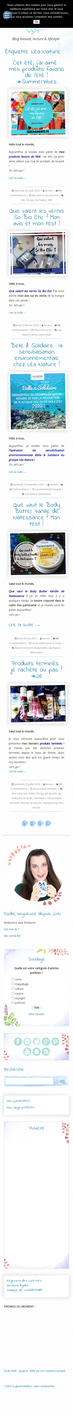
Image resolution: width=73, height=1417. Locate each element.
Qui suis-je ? (11, 929)
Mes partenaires (18, 1101)
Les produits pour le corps (46, 643)
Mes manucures (42, 330)
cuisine (19, 993)
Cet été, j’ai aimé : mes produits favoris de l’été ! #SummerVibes (36, 72)
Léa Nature (41, 200)
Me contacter (12, 936)
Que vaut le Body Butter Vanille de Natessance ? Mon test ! (36, 515)
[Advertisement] (36, 1203)
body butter (40, 648)
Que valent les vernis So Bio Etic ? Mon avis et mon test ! (36, 217)
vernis (34, 334)
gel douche (51, 793)
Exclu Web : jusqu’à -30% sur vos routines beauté (34, 1371)
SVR (50, 200)
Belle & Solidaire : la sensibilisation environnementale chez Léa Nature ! (36, 355)
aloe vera (17, 793)
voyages (20, 998)
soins (18, 979)
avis (25, 793)
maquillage (22, 984)
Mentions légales (18, 1285)
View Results (36, 1014)
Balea (32, 793)
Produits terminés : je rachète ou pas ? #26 (36, 670)
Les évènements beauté (48, 489)
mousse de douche (31, 803)
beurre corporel (24, 648)
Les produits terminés (45, 788)
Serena (49, 190)
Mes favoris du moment (45, 195)
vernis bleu (45, 334)
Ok (36, 21)
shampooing (50, 803)
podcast (20, 1003)
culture (19, 989)
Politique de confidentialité (25, 1290)
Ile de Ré (28, 798)
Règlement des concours (24, 1281)
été (23, 200)
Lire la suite (18, 178)
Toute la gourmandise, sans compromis (29, 1386)
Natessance (44, 494)
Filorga (29, 200)
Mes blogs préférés (20, 1107)
